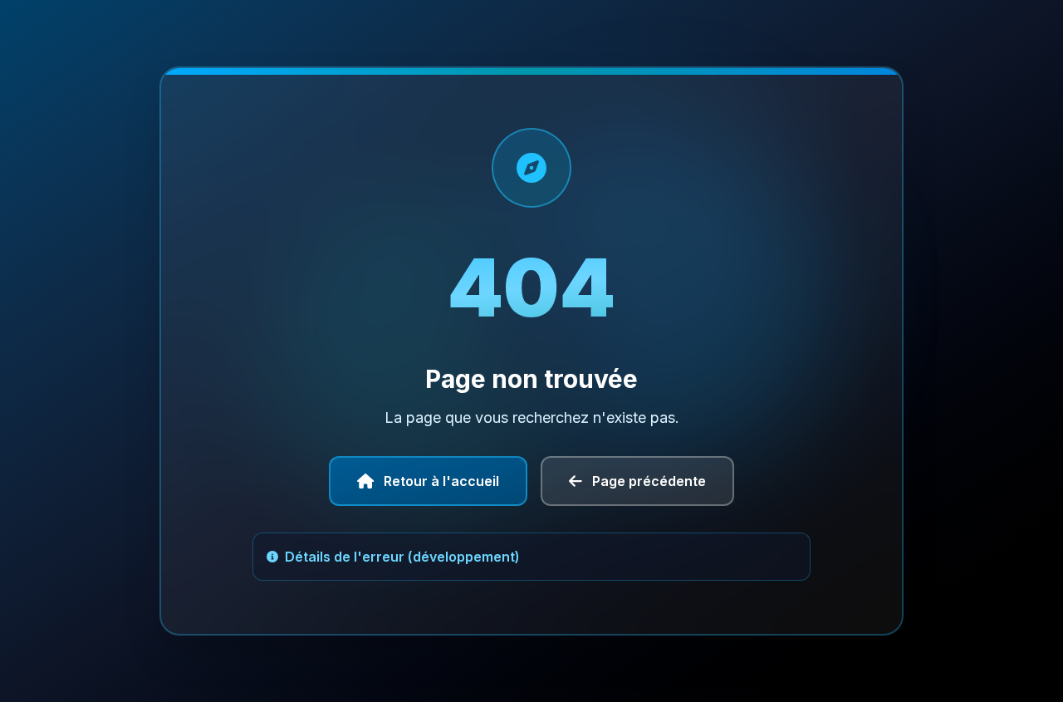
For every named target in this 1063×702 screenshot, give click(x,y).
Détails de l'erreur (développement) (402, 556)
